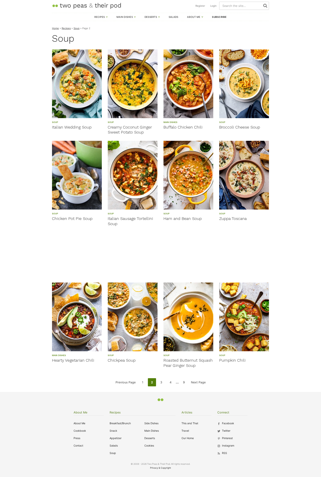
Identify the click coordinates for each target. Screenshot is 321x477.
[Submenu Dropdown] (107, 17)
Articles (186, 412)
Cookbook (80, 430)
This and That (189, 423)
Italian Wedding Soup (72, 127)
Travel (185, 430)
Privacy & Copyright (160, 467)
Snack (113, 430)
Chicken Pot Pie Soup (72, 218)
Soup (77, 28)
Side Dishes (151, 423)
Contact (78, 445)
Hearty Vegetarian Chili (73, 360)
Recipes (99, 16)
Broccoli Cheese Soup (239, 127)
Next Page (198, 383)
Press (77, 438)
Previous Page (125, 383)
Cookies (149, 445)
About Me (193, 16)
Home (55, 28)
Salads (173, 16)
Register (200, 5)
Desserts (151, 16)
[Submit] (265, 5)
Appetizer (115, 438)
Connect (223, 412)
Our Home (187, 438)
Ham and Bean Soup (182, 218)
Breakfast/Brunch (120, 423)
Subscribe (219, 16)
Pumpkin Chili (232, 360)
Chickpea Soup (122, 360)
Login (213, 5)
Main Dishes (124, 16)
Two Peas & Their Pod (86, 5)
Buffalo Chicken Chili (182, 127)
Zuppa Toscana (233, 218)
